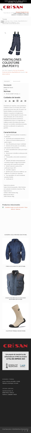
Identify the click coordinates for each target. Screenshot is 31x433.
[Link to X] (27, 431)
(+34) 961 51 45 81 (12, 394)
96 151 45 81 (20, 2)
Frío (14, 70)
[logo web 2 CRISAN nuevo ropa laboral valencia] (12, 6)
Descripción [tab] (7, 81)
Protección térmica (6, 72)
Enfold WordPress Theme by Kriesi (20, 429)
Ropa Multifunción (16, 72)
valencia (8, 74)
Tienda (4, 19)
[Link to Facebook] (22, 431)
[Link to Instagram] (25, 431)
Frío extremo (21, 70)
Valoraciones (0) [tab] (16, 81)
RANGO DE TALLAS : (8, 87)
